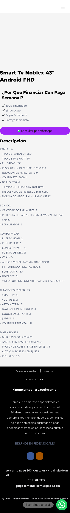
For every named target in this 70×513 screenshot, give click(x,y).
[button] (61, 504)
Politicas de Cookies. (35, 379)
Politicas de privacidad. (26, 370)
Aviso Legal (49, 370)
